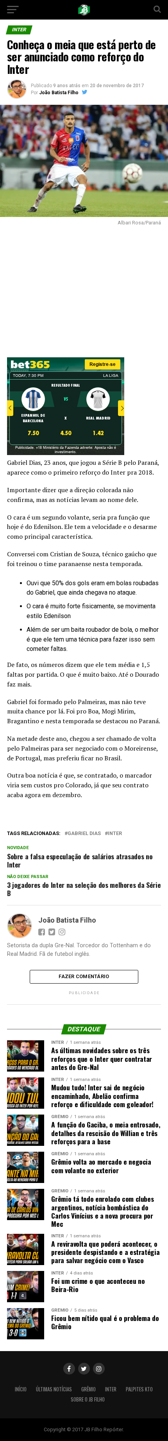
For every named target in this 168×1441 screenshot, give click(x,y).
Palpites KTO (139, 1389)
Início (21, 1389)
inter (115, 833)
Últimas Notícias (54, 1389)
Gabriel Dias (84, 833)
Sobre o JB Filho (88, 1399)
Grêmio (88, 1389)
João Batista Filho (59, 92)
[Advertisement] (84, 289)
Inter (110, 1389)
